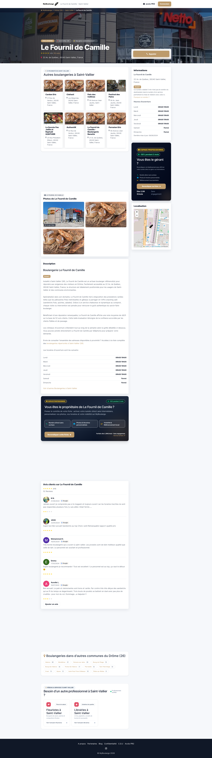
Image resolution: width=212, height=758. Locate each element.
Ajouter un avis (51, 604)
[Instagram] (106, 748)
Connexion (164, 4)
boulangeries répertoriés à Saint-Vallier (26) (65, 343)
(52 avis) (57, 53)
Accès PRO (129, 744)
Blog (100, 744)
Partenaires (92, 744)
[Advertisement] (85, 171)
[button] (151, 226)
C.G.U (120, 744)
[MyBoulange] (50, 4)
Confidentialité (110, 744)
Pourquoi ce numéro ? (141, 97)
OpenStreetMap (156, 246)
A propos (82, 744)
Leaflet (147, 246)
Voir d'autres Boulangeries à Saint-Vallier (60, 388)
